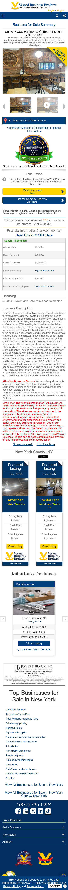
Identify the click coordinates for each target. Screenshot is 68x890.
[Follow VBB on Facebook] (18, 811)
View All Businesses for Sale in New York (34, 784)
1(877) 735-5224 (34, 804)
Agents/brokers (14, 728)
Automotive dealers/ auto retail (22, 773)
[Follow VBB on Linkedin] (40, 811)
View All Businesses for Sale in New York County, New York (34, 794)
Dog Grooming (26, 584)
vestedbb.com (15, 563)
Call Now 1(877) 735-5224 (35, 649)
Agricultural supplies (16, 732)
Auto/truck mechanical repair (21, 769)
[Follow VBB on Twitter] (33, 811)
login (12, 213)
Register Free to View (44, 270)
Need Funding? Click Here (34, 235)
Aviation (10, 778)
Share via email (23, 444)
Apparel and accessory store (21, 741)
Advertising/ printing (16, 723)
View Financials (32, 191)
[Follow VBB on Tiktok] (48, 811)
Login (51, 10)
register (21, 213)
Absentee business (16, 709)
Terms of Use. (35, 886)
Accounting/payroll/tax (18, 714)
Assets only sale (14, 755)
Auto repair (12, 764)
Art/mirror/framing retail (18, 750)
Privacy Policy (12, 886)
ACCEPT (54, 886)
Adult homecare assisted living (22, 718)
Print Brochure (46, 444)
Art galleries (12, 746)
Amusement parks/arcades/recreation (26, 737)
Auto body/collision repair (19, 759)
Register (61, 10)
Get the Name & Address (32, 200)
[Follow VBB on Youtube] (25, 811)
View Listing (15, 546)
